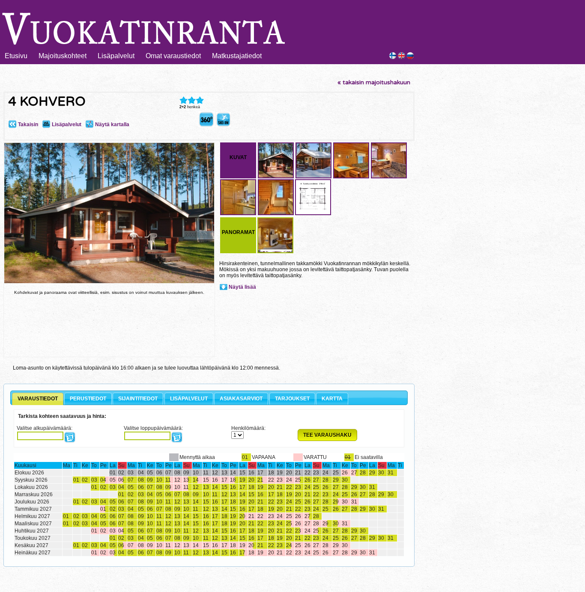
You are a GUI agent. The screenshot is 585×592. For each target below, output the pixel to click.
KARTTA (332, 399)
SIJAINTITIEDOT (138, 399)
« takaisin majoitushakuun (373, 82)
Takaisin (27, 124)
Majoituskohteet (63, 55)
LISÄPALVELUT (189, 399)
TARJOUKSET (292, 399)
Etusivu (16, 55)
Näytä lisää (242, 287)
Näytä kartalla (111, 124)
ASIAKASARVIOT (241, 399)
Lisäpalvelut (116, 55)
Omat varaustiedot (173, 55)
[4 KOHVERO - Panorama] (207, 125)
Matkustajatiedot (237, 55)
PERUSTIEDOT (88, 399)
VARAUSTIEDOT (38, 399)
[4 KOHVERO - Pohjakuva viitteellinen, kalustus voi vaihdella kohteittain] (313, 214)
